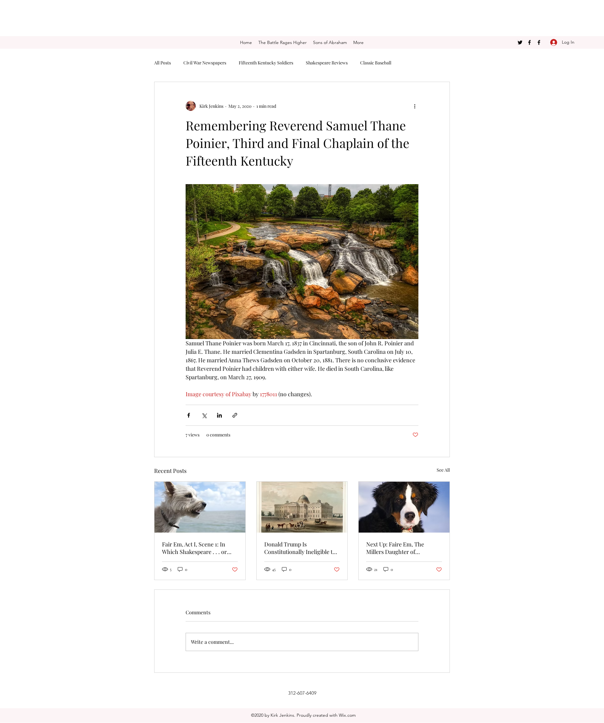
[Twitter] (520, 42)
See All (443, 470)
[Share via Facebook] (189, 415)
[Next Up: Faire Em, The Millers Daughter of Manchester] (404, 507)
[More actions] (414, 106)
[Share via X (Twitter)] (204, 415)
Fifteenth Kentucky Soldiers (266, 63)
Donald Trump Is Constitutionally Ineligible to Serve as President (300, 548)
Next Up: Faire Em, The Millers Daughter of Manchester (395, 548)
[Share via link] (235, 415)
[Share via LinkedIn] (219, 415)
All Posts (162, 63)
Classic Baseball (375, 63)
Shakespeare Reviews (327, 63)
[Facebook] (529, 42)
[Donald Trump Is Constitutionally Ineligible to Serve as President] (302, 507)
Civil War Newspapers (204, 63)
